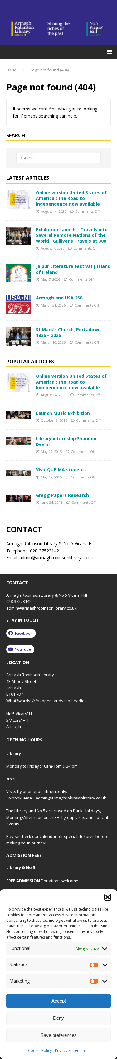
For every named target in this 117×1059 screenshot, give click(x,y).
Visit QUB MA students (61, 470)
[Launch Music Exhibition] (18, 415)
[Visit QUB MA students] (18, 471)
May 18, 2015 (51, 477)
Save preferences (59, 1035)
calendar (48, 836)
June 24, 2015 (51, 502)
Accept (58, 1000)
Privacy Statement (70, 1050)
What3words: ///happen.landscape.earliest (47, 700)
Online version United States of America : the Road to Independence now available (71, 198)
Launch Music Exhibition (63, 413)
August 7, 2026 (52, 248)
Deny (58, 1018)
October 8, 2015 (54, 420)
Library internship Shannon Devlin (66, 441)
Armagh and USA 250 (59, 298)
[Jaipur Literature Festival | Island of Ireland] (18, 273)
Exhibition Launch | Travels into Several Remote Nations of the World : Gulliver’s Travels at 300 (72, 235)
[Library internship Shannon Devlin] (18, 440)
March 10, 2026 (53, 342)
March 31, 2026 (53, 305)
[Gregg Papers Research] (18, 497)
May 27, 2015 (51, 451)
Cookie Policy (40, 1050)
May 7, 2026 (50, 279)
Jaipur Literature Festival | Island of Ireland (73, 269)
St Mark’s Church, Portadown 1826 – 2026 (68, 332)
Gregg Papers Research (62, 495)
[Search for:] (59, 158)
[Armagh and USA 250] (18, 304)
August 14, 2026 (53, 211)
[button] (108, 897)
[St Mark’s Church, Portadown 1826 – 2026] (18, 336)
